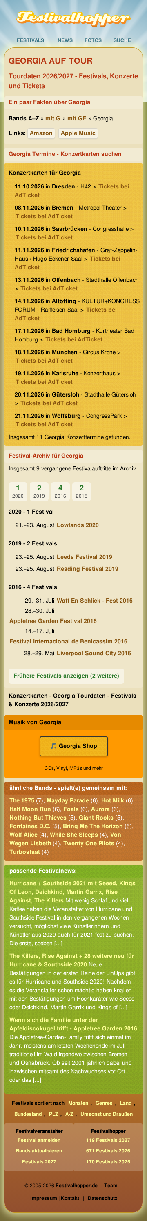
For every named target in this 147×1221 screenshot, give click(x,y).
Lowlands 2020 (78, 525)
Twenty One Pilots (88, 844)
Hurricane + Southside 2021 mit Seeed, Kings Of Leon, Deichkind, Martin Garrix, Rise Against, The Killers (72, 892)
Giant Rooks (96, 818)
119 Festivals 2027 (108, 1140)
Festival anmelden (39, 1140)
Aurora (100, 809)
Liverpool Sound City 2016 (94, 653)
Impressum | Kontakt (54, 1198)
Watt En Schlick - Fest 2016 (95, 601)
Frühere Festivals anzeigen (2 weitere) (66, 676)
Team (111, 1185)
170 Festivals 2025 (108, 1161)
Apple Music (78, 133)
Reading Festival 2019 (87, 569)
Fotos (93, 40)
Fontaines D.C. (30, 826)
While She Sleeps (74, 835)
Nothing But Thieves (38, 818)
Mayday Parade (68, 801)
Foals (71, 809)
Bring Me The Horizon (93, 826)
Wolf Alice (23, 835)
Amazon (41, 133)
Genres (104, 1103)
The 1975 (21, 801)
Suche (122, 40)
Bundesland (28, 1114)
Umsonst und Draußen (106, 1114)
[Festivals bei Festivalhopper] (73, 17)
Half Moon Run (30, 809)
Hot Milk (112, 801)
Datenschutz (102, 1198)
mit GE (76, 119)
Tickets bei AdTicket (44, 216)
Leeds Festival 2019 (84, 557)
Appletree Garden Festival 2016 (53, 621)
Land (125, 1103)
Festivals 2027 (39, 1161)
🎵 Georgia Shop (73, 746)
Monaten (78, 1103)
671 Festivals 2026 (108, 1150)
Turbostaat (24, 852)
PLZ (53, 1114)
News (65, 40)
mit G (52, 119)
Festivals (30, 40)
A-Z (69, 1114)
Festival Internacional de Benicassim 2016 (68, 642)
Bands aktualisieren (39, 1150)
